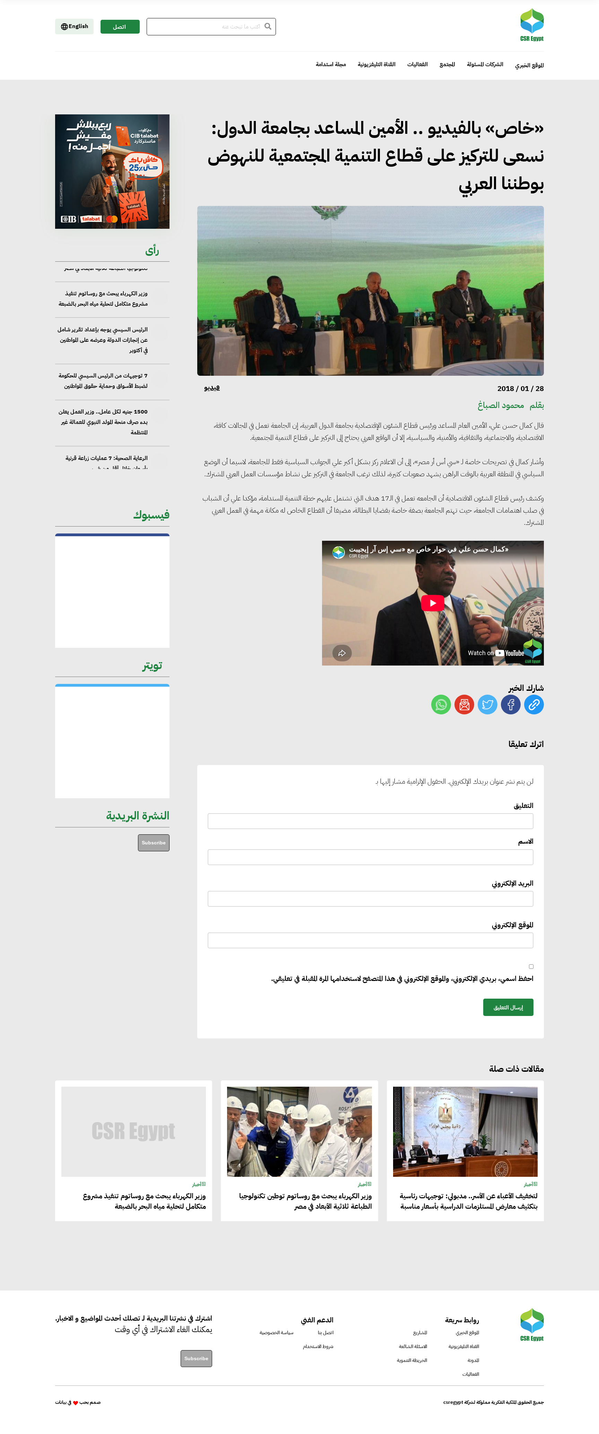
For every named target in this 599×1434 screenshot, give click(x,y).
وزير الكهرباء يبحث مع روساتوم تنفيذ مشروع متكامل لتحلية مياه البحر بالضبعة (144, 1201)
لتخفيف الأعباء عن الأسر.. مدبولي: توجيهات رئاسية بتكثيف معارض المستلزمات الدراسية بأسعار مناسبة (469, 1201)
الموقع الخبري (529, 65)
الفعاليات (417, 64)
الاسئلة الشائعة (413, 1346)
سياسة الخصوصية (277, 1332)
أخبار (528, 1184)
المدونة (473, 1360)
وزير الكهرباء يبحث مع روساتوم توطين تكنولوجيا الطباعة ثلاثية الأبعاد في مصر (305, 1201)
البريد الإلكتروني (512, 883)
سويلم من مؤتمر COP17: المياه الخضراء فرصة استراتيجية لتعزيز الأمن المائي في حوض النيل (103, 453)
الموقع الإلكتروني (512, 925)
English (78, 26)
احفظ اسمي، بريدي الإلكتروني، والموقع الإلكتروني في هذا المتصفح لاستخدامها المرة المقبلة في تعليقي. (402, 978)
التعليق (523, 805)
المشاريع (420, 1332)
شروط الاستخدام (318, 1346)
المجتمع (447, 64)
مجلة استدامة (331, 64)
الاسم (525, 841)
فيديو (212, 387)
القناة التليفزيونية (377, 64)
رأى (152, 250)
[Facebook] (511, 704)
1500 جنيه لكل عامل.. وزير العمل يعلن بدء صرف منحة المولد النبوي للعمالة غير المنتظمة (103, 370)
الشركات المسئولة (485, 64)
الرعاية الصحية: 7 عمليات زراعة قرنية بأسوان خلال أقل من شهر (106, 412)
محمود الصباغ (501, 405)
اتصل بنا (119, 28)
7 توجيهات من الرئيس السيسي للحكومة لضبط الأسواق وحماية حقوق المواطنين (103, 330)
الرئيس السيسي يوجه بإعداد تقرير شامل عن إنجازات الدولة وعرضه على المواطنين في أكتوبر (102, 288)
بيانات (61, 1402)
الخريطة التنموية (412, 1360)
